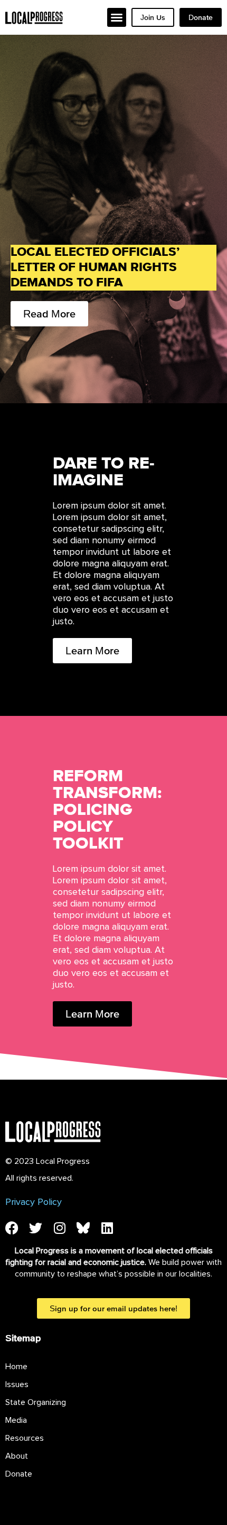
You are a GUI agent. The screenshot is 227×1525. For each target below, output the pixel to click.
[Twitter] (35, 1227)
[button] (116, 17)
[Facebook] (11, 1227)
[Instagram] (59, 1227)
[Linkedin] (107, 1227)
